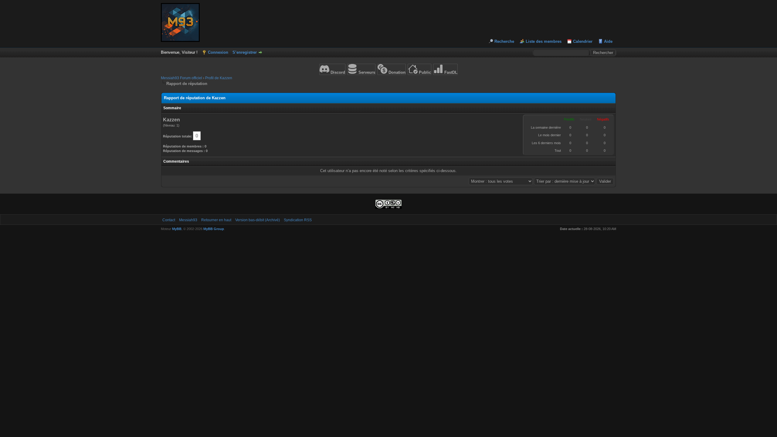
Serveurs (366, 72)
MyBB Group (213, 229)
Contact (168, 220)
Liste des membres (544, 41)
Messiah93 (188, 220)
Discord (337, 72)
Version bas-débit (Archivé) (257, 220)
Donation (396, 72)
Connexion (218, 52)
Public (424, 72)
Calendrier (582, 41)
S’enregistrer (244, 52)
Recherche (504, 41)
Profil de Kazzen (218, 78)
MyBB (177, 229)
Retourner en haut (216, 220)
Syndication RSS (298, 220)
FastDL (450, 72)
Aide (608, 41)
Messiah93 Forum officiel (181, 78)
